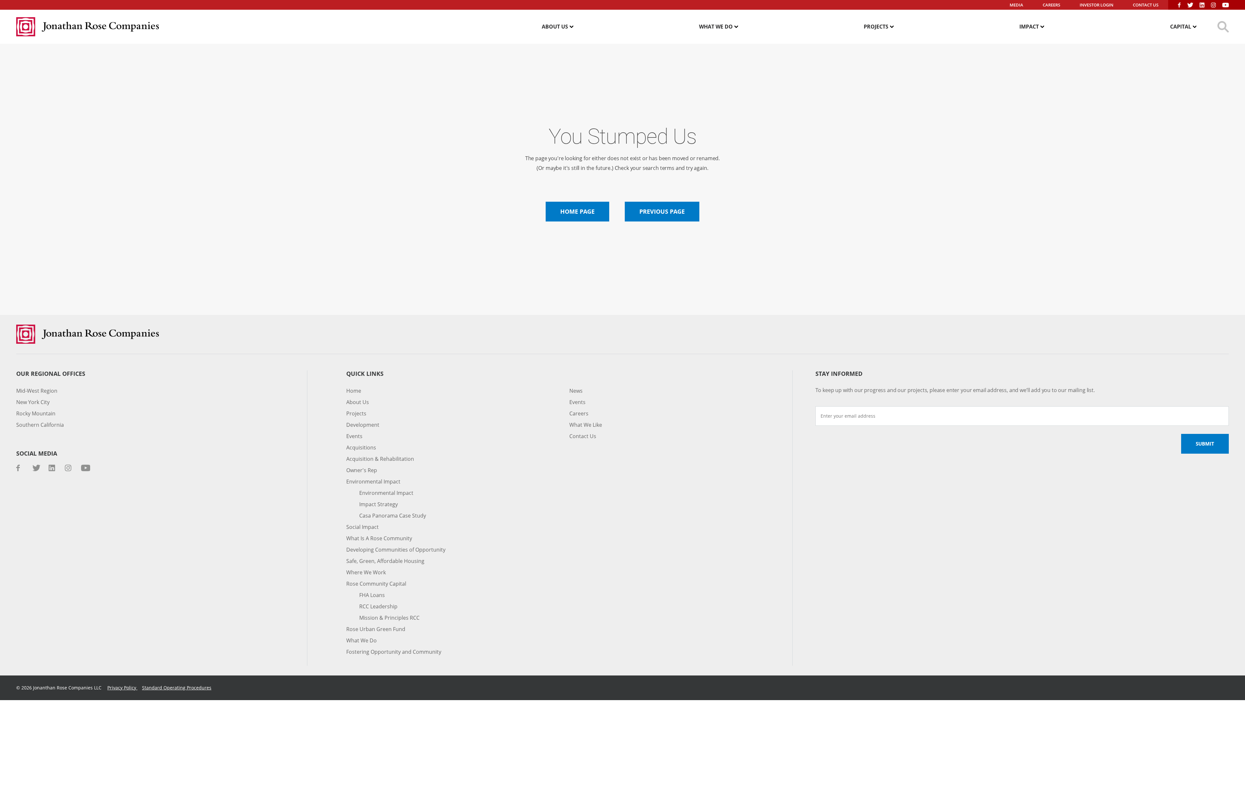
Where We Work (366, 572)
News (576, 390)
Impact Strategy (378, 504)
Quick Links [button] (365, 373)
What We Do (716, 26)
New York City (33, 402)
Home (353, 390)
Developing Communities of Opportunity (395, 549)
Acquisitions (361, 447)
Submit (1205, 443)
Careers (1051, 5)
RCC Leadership (378, 606)
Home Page (577, 211)
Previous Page (662, 211)
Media (1016, 5)
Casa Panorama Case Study (392, 515)
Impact (1029, 26)
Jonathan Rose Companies (87, 27)
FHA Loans (372, 595)
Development (362, 424)
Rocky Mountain (35, 413)
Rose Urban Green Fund (375, 629)
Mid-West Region (36, 390)
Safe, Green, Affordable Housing (385, 561)
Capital (1180, 26)
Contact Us (1145, 5)
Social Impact (362, 527)
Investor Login (1096, 5)
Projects (876, 26)
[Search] (1223, 26)
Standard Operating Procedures (176, 688)
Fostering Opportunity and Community (393, 651)
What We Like (585, 424)
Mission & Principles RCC (389, 617)
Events (354, 436)
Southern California (40, 424)
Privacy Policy (122, 688)
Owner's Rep (361, 470)
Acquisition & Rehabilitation (380, 458)
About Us (555, 26)
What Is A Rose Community (379, 538)
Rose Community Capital (376, 583)
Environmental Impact (373, 481)
